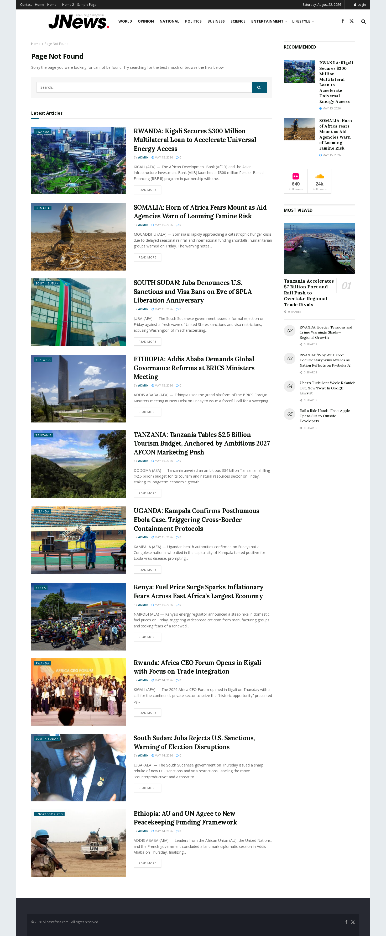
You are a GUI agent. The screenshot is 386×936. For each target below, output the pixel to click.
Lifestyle (301, 21)
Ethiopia (43, 360)
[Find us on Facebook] (342, 21)
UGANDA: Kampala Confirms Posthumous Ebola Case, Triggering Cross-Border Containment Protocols (196, 519)
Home (39, 4)
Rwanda (42, 132)
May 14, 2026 (163, 680)
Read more (150, 189)
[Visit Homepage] (79, 21)
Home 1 (53, 4)
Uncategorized (49, 814)
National (169, 21)
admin (143, 157)
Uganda (42, 511)
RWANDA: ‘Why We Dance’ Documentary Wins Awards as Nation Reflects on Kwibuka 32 (325, 360)
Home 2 (68, 4)
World (125, 21)
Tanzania (43, 435)
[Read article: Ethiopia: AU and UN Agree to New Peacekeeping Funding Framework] (78, 843)
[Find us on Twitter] (351, 21)
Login (361, 4)
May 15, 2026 (163, 157)
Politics (193, 21)
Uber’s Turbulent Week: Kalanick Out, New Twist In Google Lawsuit (327, 387)
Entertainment (267, 21)
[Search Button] (363, 21)
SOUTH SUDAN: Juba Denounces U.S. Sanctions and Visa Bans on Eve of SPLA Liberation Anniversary (193, 291)
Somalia (42, 208)
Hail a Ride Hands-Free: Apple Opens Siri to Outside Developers (325, 415)
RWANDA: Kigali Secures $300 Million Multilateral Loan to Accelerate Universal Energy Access (195, 140)
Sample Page (86, 4)
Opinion (146, 21)
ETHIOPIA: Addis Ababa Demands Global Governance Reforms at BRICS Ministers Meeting (194, 368)
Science (238, 21)
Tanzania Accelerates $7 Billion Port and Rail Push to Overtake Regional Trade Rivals (309, 293)
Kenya (40, 588)
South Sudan (47, 283)
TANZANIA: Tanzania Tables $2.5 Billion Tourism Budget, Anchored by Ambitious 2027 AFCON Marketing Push (202, 443)
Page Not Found (57, 43)
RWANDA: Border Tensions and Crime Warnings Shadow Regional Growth (326, 332)
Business (216, 21)
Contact (26, 4)
